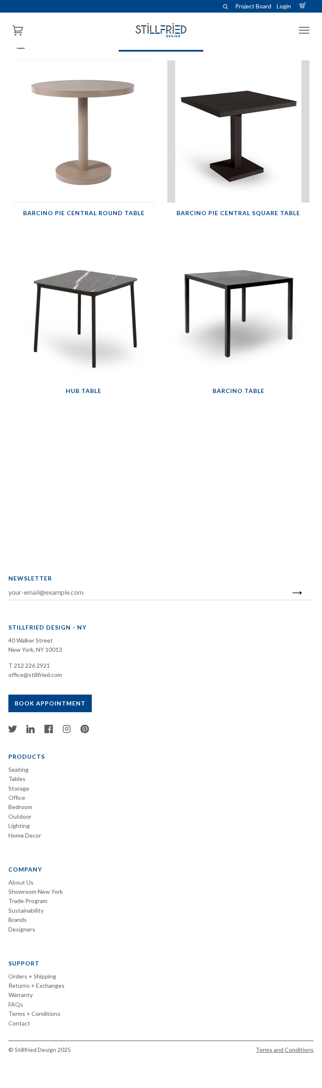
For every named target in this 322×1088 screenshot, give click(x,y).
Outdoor (19, 816)
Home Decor (24, 835)
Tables (17, 778)
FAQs (15, 1004)
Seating (18, 769)
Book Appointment (50, 703)
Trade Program (27, 900)
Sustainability (26, 910)
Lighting (19, 825)
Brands (17, 919)
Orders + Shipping (32, 976)
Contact (19, 1023)
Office (16, 797)
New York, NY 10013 (35, 649)
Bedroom (20, 806)
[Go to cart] (304, 6)
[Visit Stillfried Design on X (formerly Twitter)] (12, 730)
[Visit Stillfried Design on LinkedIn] (30, 730)
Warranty (20, 994)
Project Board (253, 6)
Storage (18, 788)
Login (284, 6)
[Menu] (304, 30)
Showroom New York (35, 891)
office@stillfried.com (35, 674)
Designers (21, 929)
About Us (21, 882)
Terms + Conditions (34, 1013)
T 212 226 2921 (29, 665)
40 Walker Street (30, 640)
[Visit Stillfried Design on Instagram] (66, 730)
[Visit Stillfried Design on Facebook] (48, 730)
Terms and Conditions (285, 1049)
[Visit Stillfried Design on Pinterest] (84, 730)
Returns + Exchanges (36, 985)
